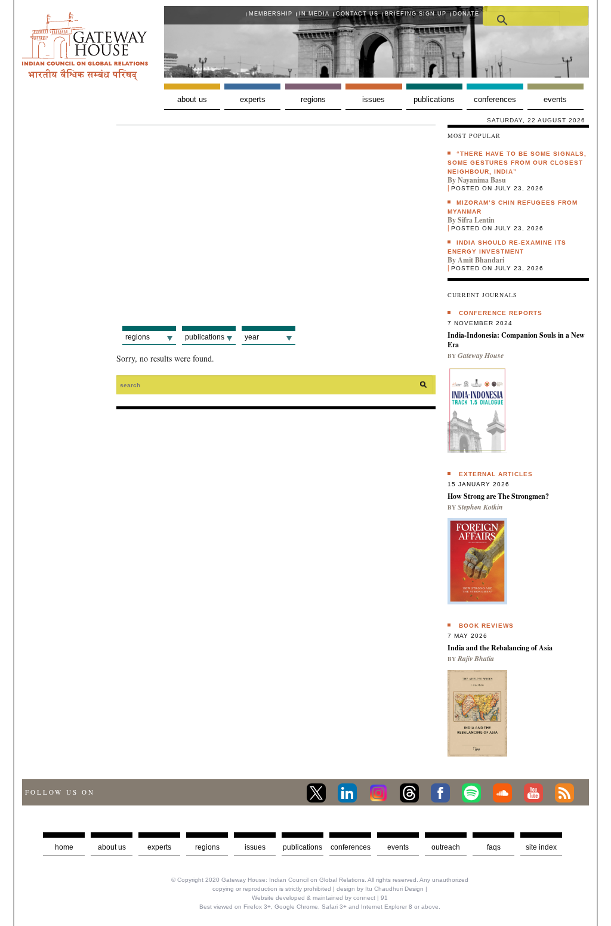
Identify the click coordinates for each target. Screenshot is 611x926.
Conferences (495, 99)
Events (555, 99)
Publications (434, 99)
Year (252, 337)
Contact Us (357, 14)
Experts (253, 99)
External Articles (496, 474)
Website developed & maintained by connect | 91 (320, 897)
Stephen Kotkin (480, 507)
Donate (466, 14)
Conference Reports (500, 313)
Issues (373, 99)
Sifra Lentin (476, 220)
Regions (313, 99)
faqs (494, 847)
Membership (270, 14)
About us (192, 99)
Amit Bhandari (481, 260)
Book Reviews (486, 625)
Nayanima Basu (482, 180)
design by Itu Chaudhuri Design (380, 888)
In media (314, 14)
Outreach (445, 847)
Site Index (541, 847)
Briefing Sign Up (415, 14)
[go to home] (85, 77)
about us (112, 847)
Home (64, 847)
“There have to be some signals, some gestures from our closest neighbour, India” (517, 162)
